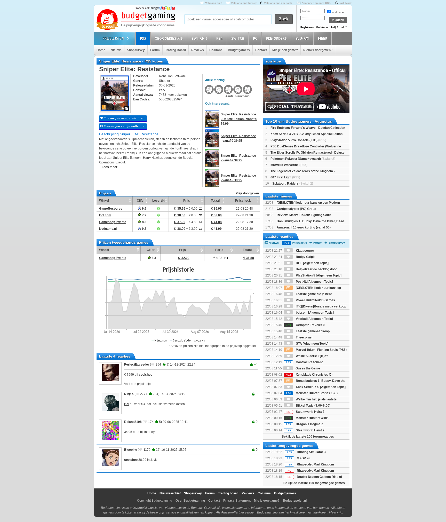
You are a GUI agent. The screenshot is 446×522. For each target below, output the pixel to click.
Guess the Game (307, 368)
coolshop (145, 374)
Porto (219, 250)
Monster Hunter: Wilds (307, 418)
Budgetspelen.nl (295, 500)
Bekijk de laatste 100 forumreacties (308, 436)
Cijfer (141, 200)
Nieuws (116, 50)
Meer (322, 38)
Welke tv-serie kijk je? (311, 356)
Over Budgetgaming (190, 500)
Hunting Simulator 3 (311, 452)
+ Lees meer (108, 167)
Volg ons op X (213, 3)
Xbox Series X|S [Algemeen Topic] (320, 387)
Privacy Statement (237, 500)
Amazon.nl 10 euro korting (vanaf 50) (304, 227)
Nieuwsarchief (170, 493)
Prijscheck (243, 200)
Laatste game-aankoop (312, 331)
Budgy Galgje (305, 257)
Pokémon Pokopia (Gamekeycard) (302, 159)
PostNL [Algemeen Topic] (314, 281)
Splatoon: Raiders (292, 183)
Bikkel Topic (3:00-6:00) (312, 405)
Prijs (186, 200)
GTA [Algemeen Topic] (311, 343)
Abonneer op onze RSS (316, 3)
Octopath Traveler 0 (305, 325)
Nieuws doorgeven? (317, 50)
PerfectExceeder (136, 364)
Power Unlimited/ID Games (315, 300)
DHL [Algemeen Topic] (312, 263)
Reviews (197, 50)
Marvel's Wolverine (288, 165)
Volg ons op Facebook (278, 3)
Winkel (104, 200)
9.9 (143, 208)
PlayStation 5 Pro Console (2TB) (298, 140)
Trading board (228, 493)
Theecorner (304, 337)
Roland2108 (133, 422)
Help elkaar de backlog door (316, 269)
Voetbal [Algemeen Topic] (314, 319)
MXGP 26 (303, 458)
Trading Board (175, 50)
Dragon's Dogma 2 (304, 424)
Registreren (307, 27)
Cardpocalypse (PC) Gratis (296, 209)
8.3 (143, 222)
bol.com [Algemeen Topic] (314, 312)
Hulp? (343, 27)
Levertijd (158, 200)
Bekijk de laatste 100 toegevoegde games (314, 483)
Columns (215, 50)
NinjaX (129, 394)
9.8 (143, 229)
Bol (126, 404)
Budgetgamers (239, 50)
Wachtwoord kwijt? (327, 27)
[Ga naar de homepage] (136, 20)
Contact (261, 50)
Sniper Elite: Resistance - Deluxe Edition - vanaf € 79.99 (239, 119)
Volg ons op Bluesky (244, 3)
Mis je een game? (285, 50)
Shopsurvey (136, 50)
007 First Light (285, 177)
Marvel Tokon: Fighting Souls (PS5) (321, 350)
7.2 (143, 215)
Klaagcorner (304, 250)
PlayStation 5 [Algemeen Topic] (318, 275)
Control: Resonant (304, 362)
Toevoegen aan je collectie (124, 126)
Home (101, 50)
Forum (155, 50)
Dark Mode (345, 3)
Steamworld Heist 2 (305, 412)
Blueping (130, 450)
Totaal (215, 200)
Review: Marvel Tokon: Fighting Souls (304, 215)
